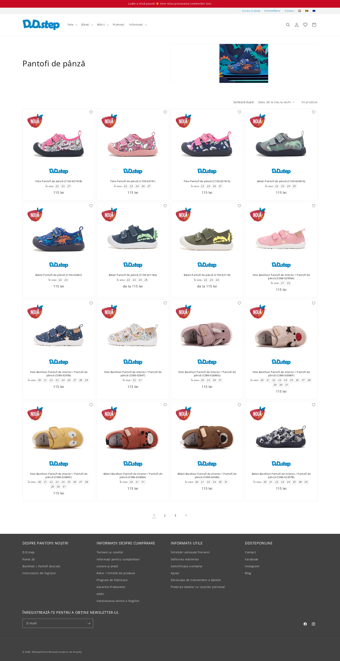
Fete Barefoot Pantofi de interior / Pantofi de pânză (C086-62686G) (207, 373)
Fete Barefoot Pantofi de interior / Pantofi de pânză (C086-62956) (59, 373)
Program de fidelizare (112, 580)
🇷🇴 (307, 10)
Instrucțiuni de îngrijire (39, 573)
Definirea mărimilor (185, 559)
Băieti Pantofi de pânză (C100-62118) (207, 275)
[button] (72, 24)
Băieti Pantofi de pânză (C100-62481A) (281, 181)
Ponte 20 (28, 559)
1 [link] (154, 515)
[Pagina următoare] (186, 515)
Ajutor (175, 573)
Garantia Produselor (111, 587)
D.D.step (28, 552)
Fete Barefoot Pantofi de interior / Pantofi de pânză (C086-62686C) (59, 475)
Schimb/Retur (272, 10)
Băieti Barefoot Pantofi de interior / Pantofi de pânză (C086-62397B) (281, 475)
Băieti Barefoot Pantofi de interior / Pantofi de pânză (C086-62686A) (133, 475)
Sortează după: (243, 102)
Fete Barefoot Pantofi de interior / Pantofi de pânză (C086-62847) (133, 373)
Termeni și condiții (110, 552)
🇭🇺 (299, 10)
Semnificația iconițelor (187, 566)
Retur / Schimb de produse (116, 573)
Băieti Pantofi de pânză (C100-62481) (58, 275)
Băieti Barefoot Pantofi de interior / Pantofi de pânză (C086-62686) (207, 475)
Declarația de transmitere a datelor (196, 580)
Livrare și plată (251, 10)
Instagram (252, 566)
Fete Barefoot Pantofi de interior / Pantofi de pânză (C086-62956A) (281, 276)
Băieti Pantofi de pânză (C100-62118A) (133, 275)
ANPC (100, 594)
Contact (289, 10)
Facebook (251, 559)
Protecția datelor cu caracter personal (198, 587)
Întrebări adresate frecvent (190, 552)
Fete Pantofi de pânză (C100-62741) (132, 181)
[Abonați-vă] (88, 623)
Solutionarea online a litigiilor (118, 601)
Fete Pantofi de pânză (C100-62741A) (207, 181)
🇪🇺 (314, 10)
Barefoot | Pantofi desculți (41, 566)
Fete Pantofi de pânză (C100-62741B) (58, 181)
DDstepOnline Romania (45, 651)
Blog (248, 573)
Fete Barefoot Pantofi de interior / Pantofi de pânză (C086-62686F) (281, 373)
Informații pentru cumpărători (118, 559)
